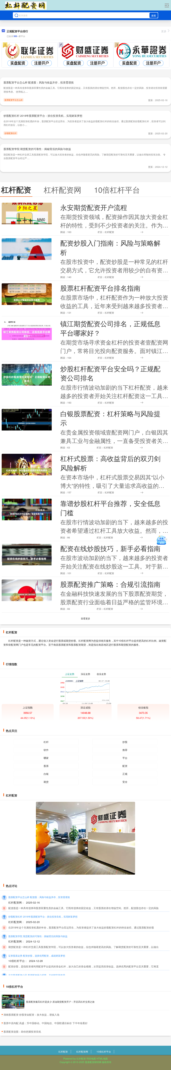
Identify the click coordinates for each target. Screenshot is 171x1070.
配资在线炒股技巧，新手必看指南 (110, 548)
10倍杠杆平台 (104, 1051)
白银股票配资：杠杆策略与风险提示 (110, 418)
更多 (163, 31)
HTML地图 (102, 1058)
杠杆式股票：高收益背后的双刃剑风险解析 (110, 463)
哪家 (46, 758)
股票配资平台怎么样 (14, 99)
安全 (124, 782)
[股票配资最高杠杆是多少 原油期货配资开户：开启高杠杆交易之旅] (13, 1001)
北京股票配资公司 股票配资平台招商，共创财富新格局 (36, 975)
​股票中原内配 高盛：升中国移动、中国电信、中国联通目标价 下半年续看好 (46, 1023)
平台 (124, 758)
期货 (46, 782)
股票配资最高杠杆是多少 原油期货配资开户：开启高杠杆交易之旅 (60, 1001)
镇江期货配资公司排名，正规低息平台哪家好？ (110, 328)
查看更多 (85, 618)
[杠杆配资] (26, 5)
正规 (124, 774)
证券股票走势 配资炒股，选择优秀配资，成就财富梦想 (36, 955)
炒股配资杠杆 (11, 133)
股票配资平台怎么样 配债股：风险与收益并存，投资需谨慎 (39, 82)
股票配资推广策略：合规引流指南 (110, 584)
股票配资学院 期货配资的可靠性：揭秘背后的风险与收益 (37, 149)
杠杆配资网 (82, 1051)
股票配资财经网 (93, 1062)
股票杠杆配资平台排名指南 (100, 287)
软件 (46, 750)
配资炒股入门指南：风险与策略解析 (110, 247)
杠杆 (46, 742)
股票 (46, 766)
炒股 (124, 742)
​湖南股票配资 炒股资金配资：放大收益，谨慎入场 (31, 1014)
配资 (124, 766)
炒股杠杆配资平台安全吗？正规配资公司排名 (110, 373)
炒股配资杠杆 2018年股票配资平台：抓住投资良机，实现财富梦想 (43, 116)
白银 (46, 774)
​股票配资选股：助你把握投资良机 (22, 1031)
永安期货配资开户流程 (93, 207)
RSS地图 (91, 1058)
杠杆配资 (63, 1051)
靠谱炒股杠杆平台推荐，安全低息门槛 (110, 508)
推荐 (124, 750)
